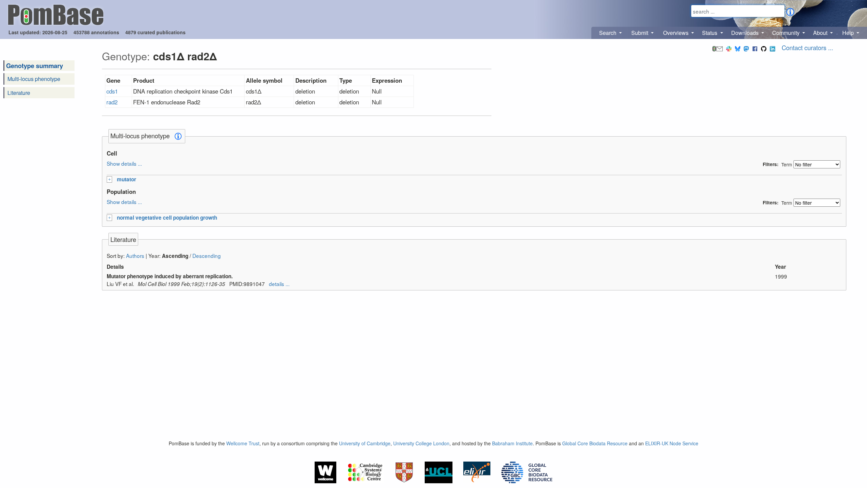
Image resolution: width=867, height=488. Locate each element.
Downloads (745, 33)
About (821, 33)
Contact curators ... (807, 47)
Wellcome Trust (242, 443)
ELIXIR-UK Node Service (671, 443)
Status (710, 33)
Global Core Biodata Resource (595, 443)
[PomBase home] (55, 14)
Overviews (676, 33)
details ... (279, 283)
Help (848, 33)
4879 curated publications (155, 32)
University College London (421, 443)
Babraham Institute (512, 443)
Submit (640, 33)
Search (608, 33)
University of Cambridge (364, 443)
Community (786, 33)
